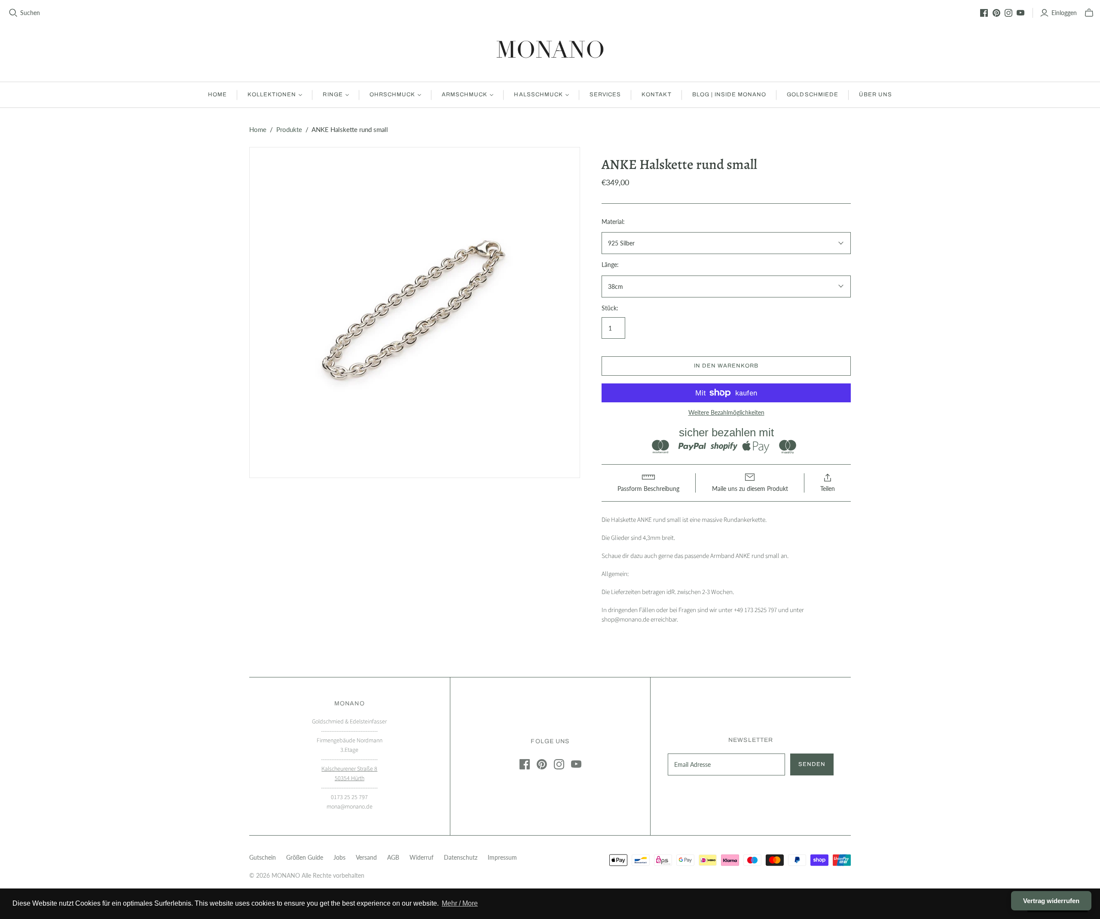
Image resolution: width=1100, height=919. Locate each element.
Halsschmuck (538, 95)
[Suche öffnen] (13, 13)
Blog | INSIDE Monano (729, 95)
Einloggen (1064, 12)
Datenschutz (460, 857)
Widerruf (421, 857)
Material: (613, 221)
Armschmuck (464, 95)
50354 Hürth (349, 778)
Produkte (289, 129)
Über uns (875, 95)
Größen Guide (304, 857)
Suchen (30, 12)
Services (605, 95)
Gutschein (262, 857)
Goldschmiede (812, 95)
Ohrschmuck (392, 95)
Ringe (332, 95)
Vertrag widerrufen (1051, 900)
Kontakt (656, 95)
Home (217, 95)
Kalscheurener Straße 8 (349, 769)
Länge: (610, 264)
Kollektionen (272, 95)
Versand (366, 857)
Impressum (502, 857)
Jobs (339, 857)
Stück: (610, 308)
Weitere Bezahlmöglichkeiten (726, 412)
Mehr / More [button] (460, 903)
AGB (393, 857)
